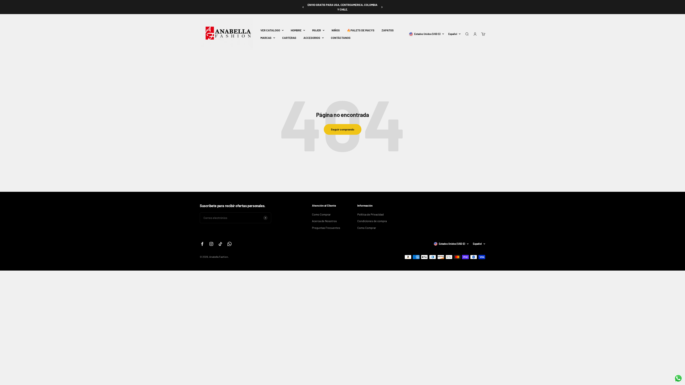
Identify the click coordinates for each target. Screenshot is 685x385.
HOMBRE (296, 30)
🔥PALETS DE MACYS (360, 30)
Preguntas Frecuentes (326, 227)
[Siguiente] (382, 7)
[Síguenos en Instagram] (211, 244)
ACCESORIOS (311, 37)
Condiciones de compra (372, 221)
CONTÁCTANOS (341, 37)
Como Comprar (321, 214)
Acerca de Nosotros (324, 221)
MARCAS (266, 37)
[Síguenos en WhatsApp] (229, 244)
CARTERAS (289, 37)
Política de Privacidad (370, 214)
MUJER (316, 30)
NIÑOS (336, 30)
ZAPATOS (388, 30)
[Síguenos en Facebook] (202, 244)
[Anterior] (303, 7)
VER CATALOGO (270, 30)
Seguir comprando (342, 129)
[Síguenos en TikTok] (220, 244)
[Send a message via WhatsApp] (678, 378)
